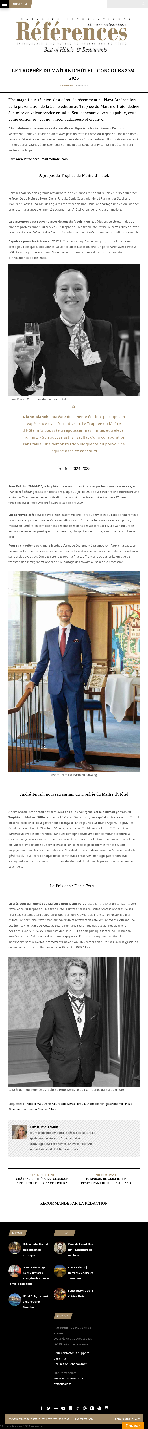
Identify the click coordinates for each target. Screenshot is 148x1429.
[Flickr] (56, 1409)
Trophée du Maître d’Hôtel (39, 1109)
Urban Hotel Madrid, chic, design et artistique (36, 1249)
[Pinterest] (99, 1409)
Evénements (66, 85)
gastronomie (115, 1104)
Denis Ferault (76, 1104)
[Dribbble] (85, 1409)
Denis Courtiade (55, 1104)
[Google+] (77, 1409)
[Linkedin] (92, 1409)
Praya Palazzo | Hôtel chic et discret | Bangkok (80, 1273)
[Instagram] (106, 1409)
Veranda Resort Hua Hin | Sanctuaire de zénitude (80, 1249)
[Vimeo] (70, 1409)
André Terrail (33, 1104)
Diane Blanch (96, 1104)
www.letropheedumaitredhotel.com (42, 159)
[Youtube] (63, 1409)
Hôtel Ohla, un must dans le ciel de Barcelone (35, 1301)
